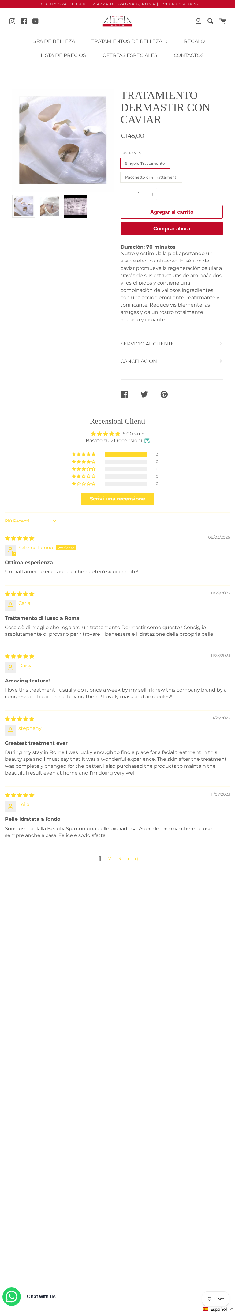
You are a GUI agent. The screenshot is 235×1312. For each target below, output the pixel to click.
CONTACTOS (189, 55)
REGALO (194, 41)
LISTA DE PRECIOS (63, 55)
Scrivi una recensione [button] (117, 499)
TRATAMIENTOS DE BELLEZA (127, 41)
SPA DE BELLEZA (54, 41)
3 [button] (119, 858)
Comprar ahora (171, 229)
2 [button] (109, 858)
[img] (19, 538)
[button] (84, 454)
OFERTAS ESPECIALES (130, 55)
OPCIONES (131, 153)
